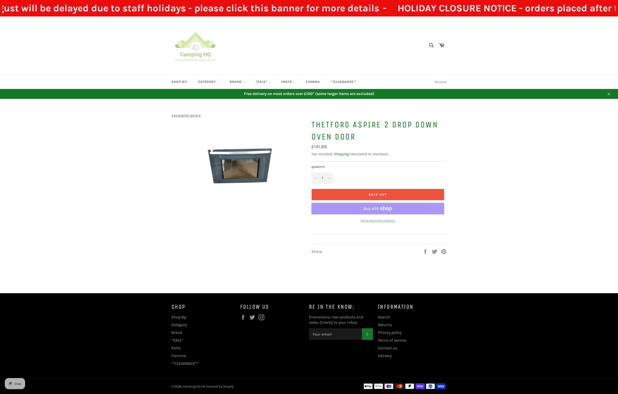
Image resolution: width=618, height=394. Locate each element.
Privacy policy (389, 332)
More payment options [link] (378, 221)
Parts (287, 82)
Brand (236, 82)
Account (441, 82)
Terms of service (392, 340)
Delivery (385, 355)
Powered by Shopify (220, 386)
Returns (385, 324)
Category (207, 82)
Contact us (387, 348)
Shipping (341, 154)
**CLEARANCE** (343, 82)
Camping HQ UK (194, 386)
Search (384, 317)
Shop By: (179, 82)
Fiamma (313, 82)
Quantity (318, 167)
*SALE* (262, 82)
